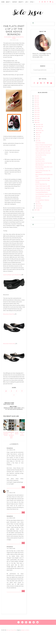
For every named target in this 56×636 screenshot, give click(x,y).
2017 (35, 104)
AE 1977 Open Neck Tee (41, 184)
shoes (14, 37)
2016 (35, 106)
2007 (35, 210)
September (38, 130)
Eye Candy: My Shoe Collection (43, 153)
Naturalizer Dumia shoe (9, 343)
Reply (23, 487)
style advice (19, 37)
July (37, 134)
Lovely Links (39, 157)
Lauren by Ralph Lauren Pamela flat (12, 274)
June (37, 136)
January (38, 208)
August (37, 132)
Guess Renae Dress (40, 159)
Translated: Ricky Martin (42, 192)
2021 (35, 96)
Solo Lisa (8, 630)
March (37, 203)
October (38, 128)
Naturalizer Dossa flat (8, 314)
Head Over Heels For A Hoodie (43, 190)
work (14, 38)
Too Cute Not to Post (41, 155)
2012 (35, 114)
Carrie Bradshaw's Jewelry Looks (44, 194)
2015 (35, 108)
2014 (35, 110)
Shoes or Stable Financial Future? (44, 144)
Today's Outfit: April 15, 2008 (43, 178)
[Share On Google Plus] (17, 391)
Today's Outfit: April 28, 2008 (43, 146)
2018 (35, 102)
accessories (7, 37)
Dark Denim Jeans (40, 161)
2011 (35, 116)
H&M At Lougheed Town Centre (43, 149)
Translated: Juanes (40, 142)
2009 (35, 120)
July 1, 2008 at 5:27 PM (11, 449)
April (37, 140)
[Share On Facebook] (11, 391)
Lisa (8, 490)
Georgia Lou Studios (25, 630)
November (38, 126)
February (38, 206)
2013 (35, 112)
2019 (35, 100)
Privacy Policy (13, 630)
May (37, 138)
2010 (35, 118)
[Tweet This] (6, 391)
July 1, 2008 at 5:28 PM (11, 517)
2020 (35, 98)
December (38, 124)
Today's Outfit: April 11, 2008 (43, 188)
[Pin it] (22, 391)
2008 (35, 122)
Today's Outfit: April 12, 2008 (43, 186)
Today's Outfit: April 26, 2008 (43, 151)
